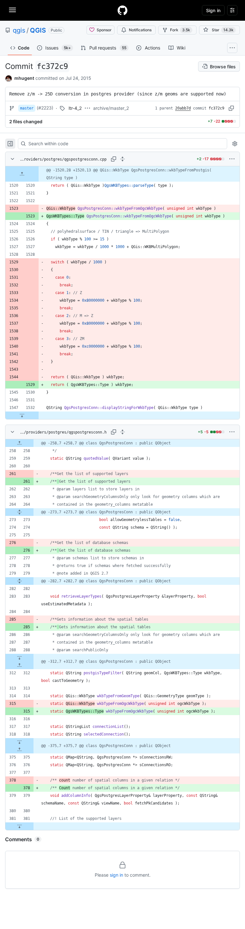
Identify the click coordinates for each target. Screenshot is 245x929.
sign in (116, 875)
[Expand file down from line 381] (19, 826)
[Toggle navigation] (12, 10)
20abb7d (183, 108)
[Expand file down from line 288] (19, 657)
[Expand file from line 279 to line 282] (19, 581)
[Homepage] (122, 10)
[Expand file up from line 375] (19, 749)
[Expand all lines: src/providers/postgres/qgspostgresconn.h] (122, 431)
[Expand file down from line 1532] (22, 415)
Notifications (140, 29)
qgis (19, 30)
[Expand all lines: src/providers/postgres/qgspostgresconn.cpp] (122, 159)
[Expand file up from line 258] (19, 443)
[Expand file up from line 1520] (22, 174)
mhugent (24, 78)
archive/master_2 (111, 108)
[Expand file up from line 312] (19, 665)
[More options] (232, 159)
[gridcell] (122, 174)
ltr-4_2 (75, 108)
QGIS (38, 30)
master (26, 108)
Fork (180, 29)
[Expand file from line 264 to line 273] (19, 512)
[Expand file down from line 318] (19, 742)
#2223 (45, 107)
